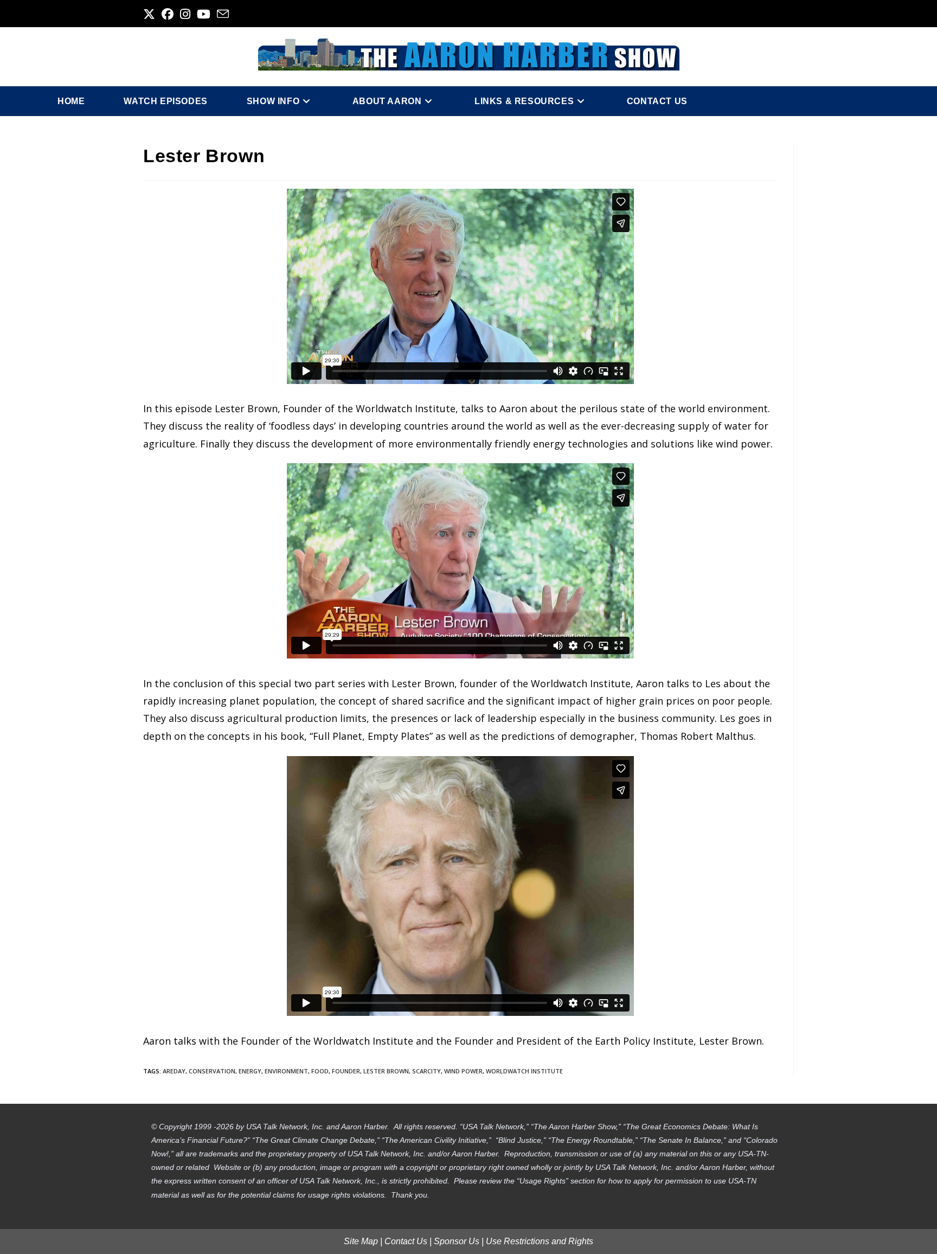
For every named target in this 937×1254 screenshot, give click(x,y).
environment (286, 1071)
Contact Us (405, 1241)
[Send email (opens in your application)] (223, 14)
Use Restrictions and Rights (539, 1241)
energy (250, 1071)
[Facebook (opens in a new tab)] (167, 14)
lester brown (386, 1071)
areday (174, 1071)
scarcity (426, 1071)
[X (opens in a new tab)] (150, 14)
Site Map (361, 1241)
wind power (463, 1071)
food (320, 1071)
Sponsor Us (456, 1241)
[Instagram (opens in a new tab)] (185, 14)
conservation (212, 1071)
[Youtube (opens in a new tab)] (204, 14)
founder (346, 1071)
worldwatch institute (524, 1071)
